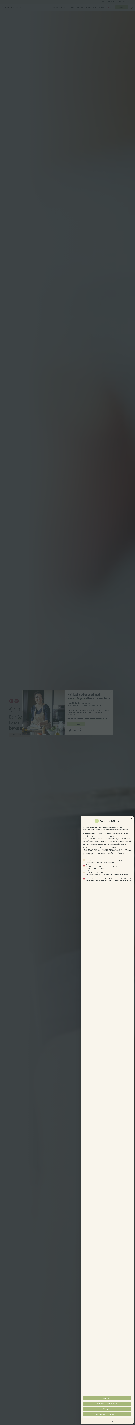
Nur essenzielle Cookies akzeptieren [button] (107, 1403)
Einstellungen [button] (93, 843)
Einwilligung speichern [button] (107, 1409)
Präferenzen (96, 1421)
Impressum (118, 1421)
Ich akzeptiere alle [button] (107, 1398)
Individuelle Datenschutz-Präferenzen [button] (107, 1414)
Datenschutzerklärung (110, 840)
